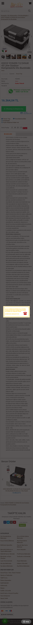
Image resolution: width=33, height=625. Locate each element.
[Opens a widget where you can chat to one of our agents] (26, 622)
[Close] (26, 308)
